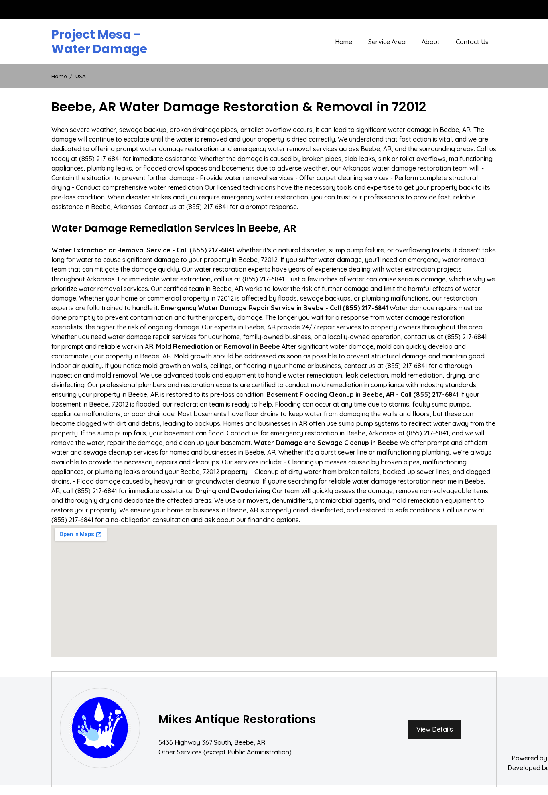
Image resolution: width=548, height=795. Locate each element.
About (431, 42)
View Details (434, 729)
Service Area (387, 42)
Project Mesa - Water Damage (99, 41)
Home (343, 42)
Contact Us (472, 42)
